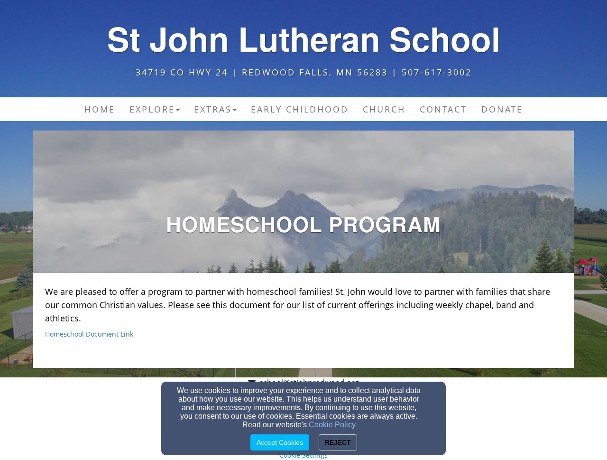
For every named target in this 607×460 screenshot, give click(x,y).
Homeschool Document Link (89, 333)
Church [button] (384, 109)
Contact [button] (443, 109)
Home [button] (99, 109)
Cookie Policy (332, 425)
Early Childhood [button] (300, 109)
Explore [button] (152, 109)
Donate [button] (502, 109)
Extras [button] (213, 109)
